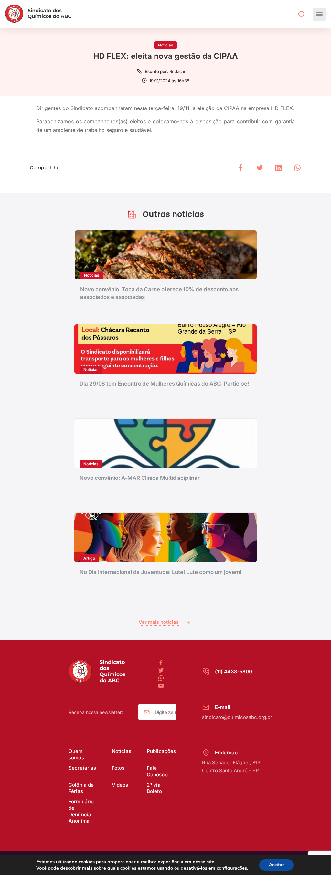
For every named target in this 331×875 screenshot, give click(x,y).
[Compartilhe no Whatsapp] (297, 167)
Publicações (161, 751)
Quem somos (76, 754)
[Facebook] (163, 663)
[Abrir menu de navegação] (319, 14)
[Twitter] (163, 670)
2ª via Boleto (154, 788)
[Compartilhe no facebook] (240, 167)
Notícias (121, 751)
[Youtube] (161, 686)
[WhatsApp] (163, 678)
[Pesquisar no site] (301, 14)
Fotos (118, 768)
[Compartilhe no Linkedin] (278, 167)
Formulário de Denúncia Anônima (81, 811)
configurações (232, 868)
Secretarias (82, 768)
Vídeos (120, 785)
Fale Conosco (157, 771)
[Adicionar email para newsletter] (169, 712)
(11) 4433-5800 (233, 671)
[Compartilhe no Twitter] (259, 167)
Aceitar (276, 865)
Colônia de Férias (81, 788)
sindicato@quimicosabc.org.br (237, 717)
